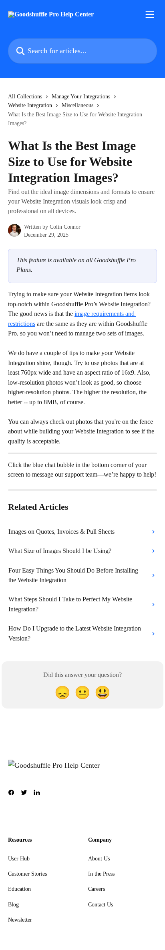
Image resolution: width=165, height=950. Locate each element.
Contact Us (100, 905)
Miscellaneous (77, 105)
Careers (96, 889)
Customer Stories (27, 874)
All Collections (25, 97)
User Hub (19, 859)
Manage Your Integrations (81, 97)
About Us (99, 859)
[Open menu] (150, 14)
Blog (13, 905)
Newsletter (20, 920)
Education (19, 889)
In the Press (101, 874)
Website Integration (30, 105)
